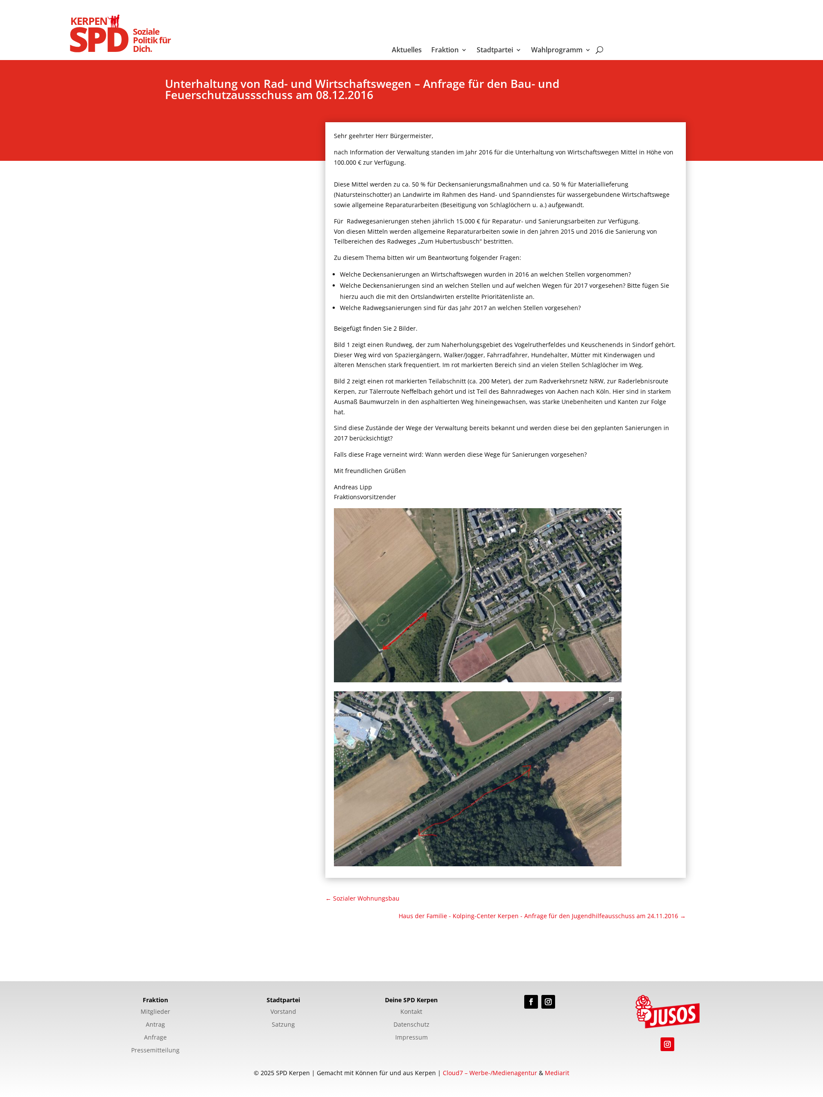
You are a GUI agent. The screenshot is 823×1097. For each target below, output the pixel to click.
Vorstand (283, 1012)
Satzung (283, 1025)
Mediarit (557, 1073)
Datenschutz (411, 1025)
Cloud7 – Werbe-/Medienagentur (490, 1073)
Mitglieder (155, 1012)
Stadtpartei (495, 50)
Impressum (411, 1037)
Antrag (155, 1025)
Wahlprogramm (557, 50)
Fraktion (445, 50)
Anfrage (155, 1037)
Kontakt (411, 1012)
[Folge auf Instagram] (548, 1002)
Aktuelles (407, 50)
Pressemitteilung (155, 1050)
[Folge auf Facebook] (531, 1002)
